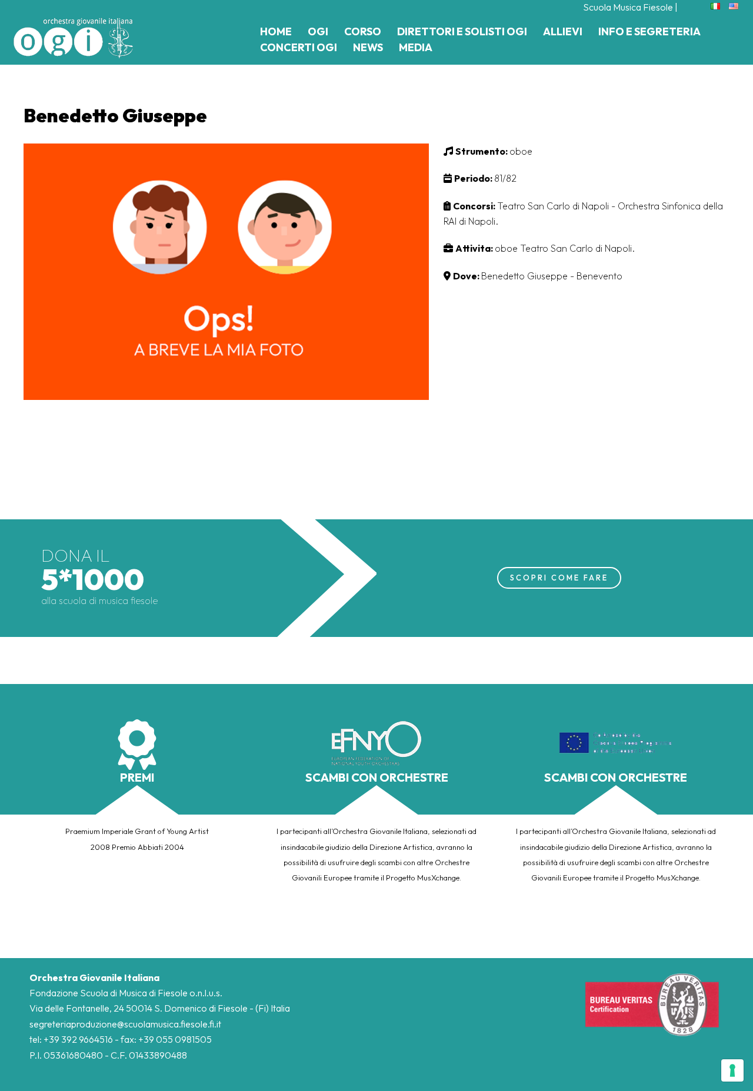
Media (415, 47)
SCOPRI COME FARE (559, 577)
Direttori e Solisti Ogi (462, 31)
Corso (362, 31)
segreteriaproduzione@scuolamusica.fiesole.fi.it (125, 1024)
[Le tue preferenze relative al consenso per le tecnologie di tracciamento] (732, 1070)
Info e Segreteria (649, 31)
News (368, 47)
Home (276, 31)
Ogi (318, 31)
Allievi (562, 31)
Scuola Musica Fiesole (628, 7)
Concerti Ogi (298, 47)
